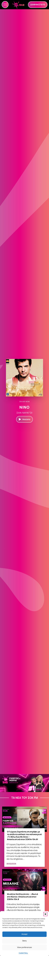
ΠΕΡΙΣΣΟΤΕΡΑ (11, 863)
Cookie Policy (23, 953)
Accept (24, 934)
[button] (45, 914)
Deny (24, 940)
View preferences (24, 947)
